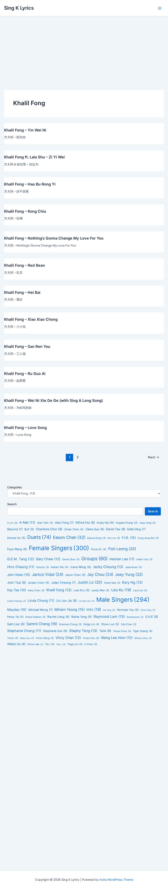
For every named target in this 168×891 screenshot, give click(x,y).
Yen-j (61, 644)
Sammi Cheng (41, 624)
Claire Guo (94, 529)
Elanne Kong (96, 538)
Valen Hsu (27, 638)
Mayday (16, 610)
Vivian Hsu (91, 638)
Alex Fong (64, 522)
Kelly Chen (36, 590)
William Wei (35, 644)
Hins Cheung (20, 567)
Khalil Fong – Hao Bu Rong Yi (30, 184)
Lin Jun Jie (66, 601)
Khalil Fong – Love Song (25, 427)
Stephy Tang (83, 631)
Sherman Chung (70, 624)
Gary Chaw (48, 559)
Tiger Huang (142, 631)
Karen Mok (112, 582)
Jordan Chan (38, 582)
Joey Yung (129, 574)
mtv (93, 609)
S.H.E (151, 617)
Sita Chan (128, 624)
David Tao (115, 529)
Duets (39, 537)
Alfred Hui (85, 522)
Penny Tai (15, 616)
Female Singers (59, 548)
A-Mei (27, 522)
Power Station (35, 617)
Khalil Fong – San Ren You (27, 346)
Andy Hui (105, 522)
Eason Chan (69, 537)
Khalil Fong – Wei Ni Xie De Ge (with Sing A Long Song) (53, 400)
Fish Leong (122, 548)
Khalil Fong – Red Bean (24, 265)
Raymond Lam (109, 616)
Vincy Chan (68, 638)
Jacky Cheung (108, 567)
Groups (94, 558)
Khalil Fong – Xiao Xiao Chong (31, 319)
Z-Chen (90, 644)
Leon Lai (140, 590)
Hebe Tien (144, 559)
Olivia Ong (148, 610)
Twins (12, 638)
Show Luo (110, 624)
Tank (105, 631)
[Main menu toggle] (159, 8)
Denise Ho (16, 537)
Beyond (15, 529)
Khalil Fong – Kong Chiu (25, 211)
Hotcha (42, 567)
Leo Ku (121, 590)
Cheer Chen (74, 529)
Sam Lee (16, 624)
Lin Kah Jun (86, 601)
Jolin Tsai (16, 582)
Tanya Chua (122, 631)
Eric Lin (114, 538)
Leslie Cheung (16, 601)
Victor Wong (45, 638)
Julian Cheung (63, 582)
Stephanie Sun (55, 631)
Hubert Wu (59, 567)
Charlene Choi (49, 529)
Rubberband (135, 617)
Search (12, 504)
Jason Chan (75, 574)
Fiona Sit (98, 549)
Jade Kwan (133, 567)
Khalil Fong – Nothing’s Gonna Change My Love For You (53, 238)
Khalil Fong (59, 590)
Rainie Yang (81, 616)
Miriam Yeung (69, 609)
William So (16, 644)
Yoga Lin (75, 644)
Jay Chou (100, 574)
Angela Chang (127, 522)
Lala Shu (81, 590)
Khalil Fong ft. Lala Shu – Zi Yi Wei (34, 157)
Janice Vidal (47, 574)
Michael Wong (40, 610)
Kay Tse (16, 590)
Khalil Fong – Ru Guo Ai (24, 373)
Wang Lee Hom (117, 638)
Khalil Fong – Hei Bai (22, 292)
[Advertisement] (84, 47)
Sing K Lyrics (19, 8)
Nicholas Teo (128, 609)
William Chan (143, 638)
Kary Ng (132, 582)
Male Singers (123, 599)
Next (153, 457)
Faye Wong (17, 549)
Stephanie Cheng (24, 631)
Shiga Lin (91, 624)
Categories (14, 487)
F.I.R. (129, 538)
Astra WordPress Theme (116, 880)
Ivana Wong (80, 567)
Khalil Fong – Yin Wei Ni (25, 130)
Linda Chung (41, 600)
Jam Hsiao (18, 575)
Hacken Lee (122, 559)
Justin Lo (89, 582)
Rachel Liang (58, 616)
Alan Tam (45, 522)
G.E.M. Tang (20, 559)
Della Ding (136, 529)
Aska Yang (148, 522)
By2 (29, 529)
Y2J (49, 644)
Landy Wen (100, 590)
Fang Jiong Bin (148, 538)
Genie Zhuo (70, 559)
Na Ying (109, 610)
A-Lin (12, 522)
